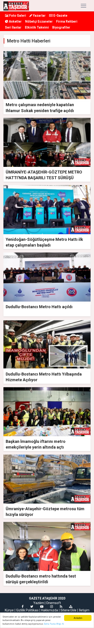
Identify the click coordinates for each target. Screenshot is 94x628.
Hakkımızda (49, 610)
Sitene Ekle (68, 610)
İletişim (84, 610)
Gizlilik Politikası (27, 610)
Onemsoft (53, 603)
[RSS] (61, 606)
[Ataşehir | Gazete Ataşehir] (16, 5)
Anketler (15, 21)
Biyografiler (61, 27)
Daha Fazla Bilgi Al (54, 623)
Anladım (78, 618)
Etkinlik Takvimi (37, 27)
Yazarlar (39, 15)
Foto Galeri (17, 15)
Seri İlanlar (13, 27)
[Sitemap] (70, 606)
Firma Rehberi (66, 21)
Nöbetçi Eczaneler (39, 21)
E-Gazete (60, 15)
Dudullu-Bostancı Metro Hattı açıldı (39, 306)
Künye (9, 610)
